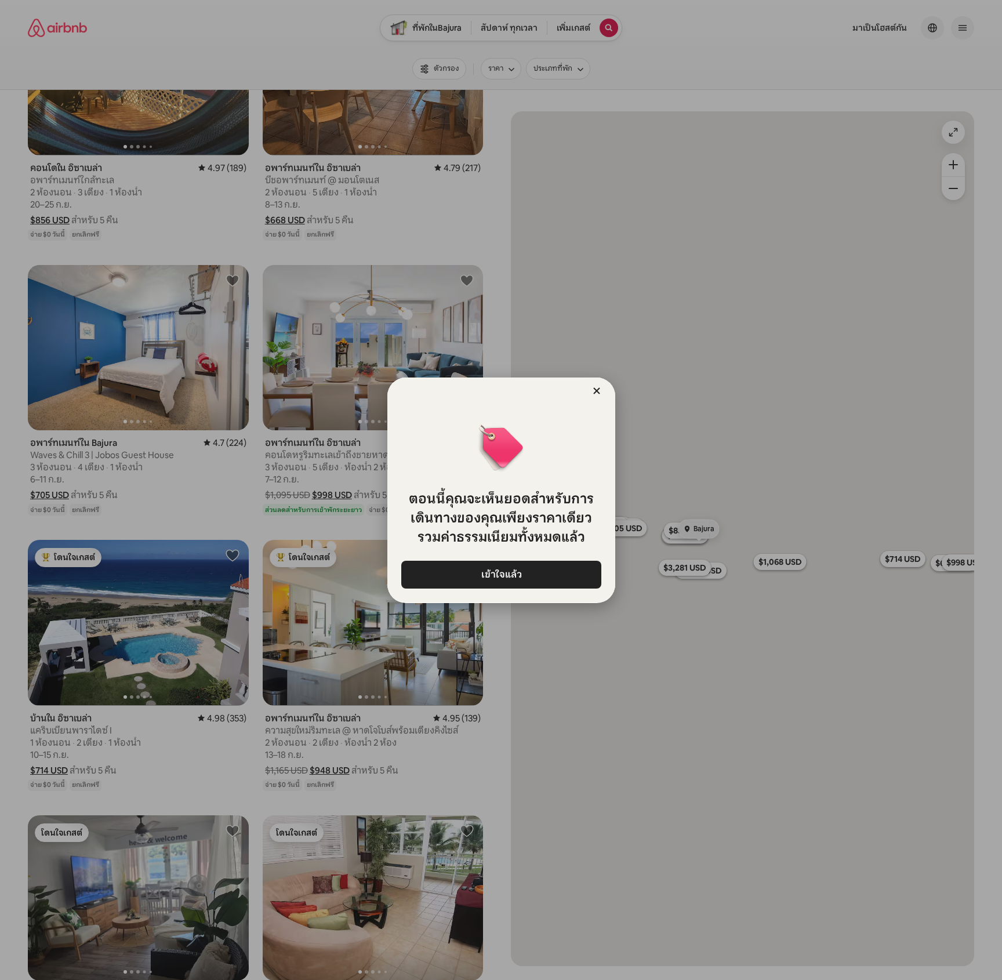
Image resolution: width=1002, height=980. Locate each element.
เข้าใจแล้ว (501, 574)
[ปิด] (596, 390)
